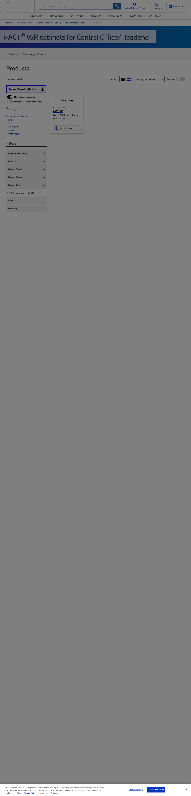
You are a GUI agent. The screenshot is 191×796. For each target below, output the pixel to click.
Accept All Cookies (156, 789)
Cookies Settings (136, 789)
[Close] (186, 790)
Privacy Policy (30, 793)
